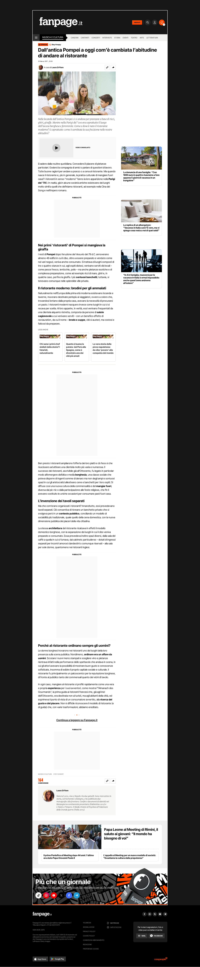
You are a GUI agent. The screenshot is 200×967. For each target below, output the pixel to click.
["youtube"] (54, 895)
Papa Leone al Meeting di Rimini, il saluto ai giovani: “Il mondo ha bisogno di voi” (131, 833)
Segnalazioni (88, 927)
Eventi (125, 38)
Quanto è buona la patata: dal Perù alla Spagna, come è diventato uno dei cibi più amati (76, 350)
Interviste (107, 38)
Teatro (134, 38)
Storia (117, 38)
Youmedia (87, 923)
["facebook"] (69, 895)
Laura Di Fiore (58, 67)
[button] (113, 67)
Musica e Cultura (52, 37)
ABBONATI (137, 22)
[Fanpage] (42, 914)
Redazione (87, 944)
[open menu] (36, 37)
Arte (142, 38)
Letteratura (152, 38)
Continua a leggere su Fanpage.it (76, 720)
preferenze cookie (91, 949)
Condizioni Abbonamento (93, 940)
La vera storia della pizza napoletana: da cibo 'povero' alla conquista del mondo (103, 348)
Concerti (96, 38)
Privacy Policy (89, 931)
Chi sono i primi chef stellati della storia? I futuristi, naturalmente (50, 348)
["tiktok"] (38, 895)
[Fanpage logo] (57, 22)
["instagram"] (46, 895)
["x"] (61, 895)
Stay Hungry (56, 45)
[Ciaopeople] (160, 960)
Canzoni (74, 38)
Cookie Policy (89, 936)
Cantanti (85, 38)
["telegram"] (76, 895)
